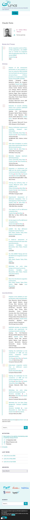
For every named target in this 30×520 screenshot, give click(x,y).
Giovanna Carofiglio (15, 245)
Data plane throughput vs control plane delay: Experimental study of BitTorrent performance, (18, 145)
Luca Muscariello (17, 234)
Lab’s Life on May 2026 (10, 458)
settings (13, 515)
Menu (15, 13)
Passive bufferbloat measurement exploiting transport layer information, (18, 129)
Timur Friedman (22, 134)
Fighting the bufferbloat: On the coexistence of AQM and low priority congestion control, (18, 377)
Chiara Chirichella (13, 133)
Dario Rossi (22, 133)
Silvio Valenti (16, 175)
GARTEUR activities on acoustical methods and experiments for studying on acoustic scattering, (18, 329)
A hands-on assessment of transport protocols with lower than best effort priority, (18, 241)
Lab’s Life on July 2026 (9, 455)
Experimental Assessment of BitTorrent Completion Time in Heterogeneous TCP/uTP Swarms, (18, 198)
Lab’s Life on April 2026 (10, 461)
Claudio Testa (12, 57)
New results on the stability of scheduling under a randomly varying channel (15, 437)
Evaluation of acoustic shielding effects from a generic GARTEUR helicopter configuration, (18, 107)
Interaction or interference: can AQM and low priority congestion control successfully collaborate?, (18, 170)
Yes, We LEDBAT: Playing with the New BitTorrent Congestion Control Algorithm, (18, 255)
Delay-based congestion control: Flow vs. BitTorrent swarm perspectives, (18, 367)
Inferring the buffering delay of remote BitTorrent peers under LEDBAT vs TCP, (18, 184)
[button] (3, 518)
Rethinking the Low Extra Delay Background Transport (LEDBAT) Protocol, (18, 404)
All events (4, 447)
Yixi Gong (11, 174)
